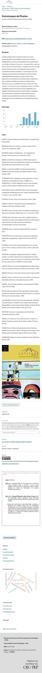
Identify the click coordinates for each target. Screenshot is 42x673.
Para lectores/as (7, 606)
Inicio (3, 6)
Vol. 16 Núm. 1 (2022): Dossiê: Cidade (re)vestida (16, 8)
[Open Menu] (2, 2)
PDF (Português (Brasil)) (11, 405)
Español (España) (8, 552)
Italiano (5, 558)
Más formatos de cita (9, 432)
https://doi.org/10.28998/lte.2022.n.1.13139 (18, 38)
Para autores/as (7, 609)
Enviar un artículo (9, 537)
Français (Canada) (8, 555)
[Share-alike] (8, 496)
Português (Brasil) (8, 561)
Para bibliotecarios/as (9, 612)
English (5, 549)
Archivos (9, 6)
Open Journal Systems (9, 629)
